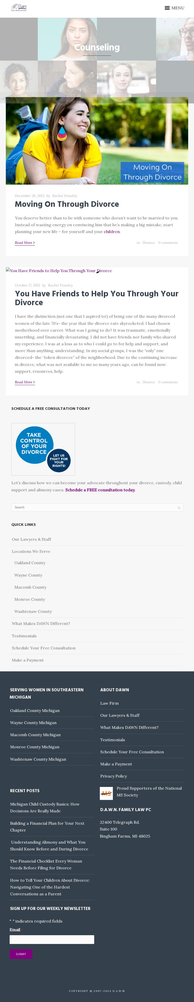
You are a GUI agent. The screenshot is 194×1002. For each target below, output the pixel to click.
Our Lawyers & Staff (31, 539)
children (112, 231)
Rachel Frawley (64, 195)
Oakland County (29, 562)
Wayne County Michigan (33, 722)
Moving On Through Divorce (67, 204)
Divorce (148, 242)
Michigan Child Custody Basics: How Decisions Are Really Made (45, 807)
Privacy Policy (113, 776)
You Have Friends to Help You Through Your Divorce (97, 298)
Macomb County (30, 587)
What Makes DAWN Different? (41, 623)
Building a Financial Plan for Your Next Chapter (47, 827)
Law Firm (109, 703)
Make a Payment (28, 660)
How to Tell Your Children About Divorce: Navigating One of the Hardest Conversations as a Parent (50, 887)
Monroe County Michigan (34, 746)
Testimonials (24, 635)
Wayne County (28, 575)
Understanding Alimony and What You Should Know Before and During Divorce (49, 845)
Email (16, 929)
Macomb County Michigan (35, 734)
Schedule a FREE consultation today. (100, 489)
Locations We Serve (31, 551)
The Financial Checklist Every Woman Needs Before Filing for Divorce (46, 864)
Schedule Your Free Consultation (44, 647)
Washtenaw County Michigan (38, 759)
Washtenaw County (33, 611)
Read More (25, 242)
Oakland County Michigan (35, 710)
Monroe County (29, 599)
